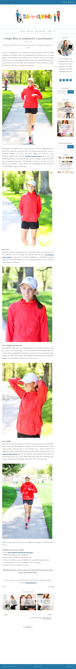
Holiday (49, 31)
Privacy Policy (38, 666)
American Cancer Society (10, 454)
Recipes (23, 31)
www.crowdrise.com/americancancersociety (20, 552)
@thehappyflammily (30, 583)
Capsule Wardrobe (40, 31)
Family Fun (30, 31)
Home (3, 2)
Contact (14, 2)
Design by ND (70, 666)
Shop (20, 2)
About (8, 2)
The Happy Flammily (11, 666)
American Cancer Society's (33, 156)
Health (4, 586)
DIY (55, 31)
